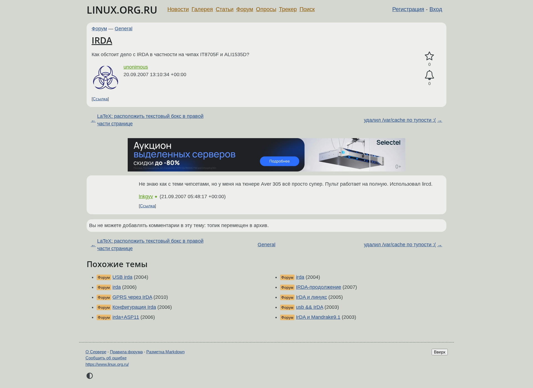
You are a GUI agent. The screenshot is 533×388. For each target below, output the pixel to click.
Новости (178, 9)
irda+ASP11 (125, 317)
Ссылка (100, 98)
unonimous (136, 67)
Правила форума (126, 351)
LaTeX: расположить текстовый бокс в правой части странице (150, 119)
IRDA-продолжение (318, 287)
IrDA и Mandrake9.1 (318, 317)
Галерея (202, 9)
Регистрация (408, 9)
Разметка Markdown (165, 351)
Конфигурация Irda (134, 307)
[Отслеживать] (429, 75)
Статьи (224, 9)
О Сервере (96, 351)
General (123, 28)
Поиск (307, 9)
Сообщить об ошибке (106, 357)
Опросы (266, 9)
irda (116, 287)
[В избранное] (429, 56)
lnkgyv (146, 196)
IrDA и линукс (311, 297)
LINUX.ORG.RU (122, 10)
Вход (435, 9)
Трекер (288, 9)
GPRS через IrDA (132, 297)
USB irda (122, 277)
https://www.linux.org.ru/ (107, 364)
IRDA (102, 40)
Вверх (440, 352)
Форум (244, 9)
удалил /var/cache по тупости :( (400, 120)
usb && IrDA (309, 307)
